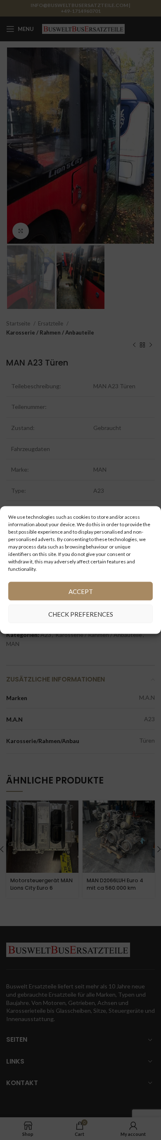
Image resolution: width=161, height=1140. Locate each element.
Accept (81, 591)
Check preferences (80, 614)
